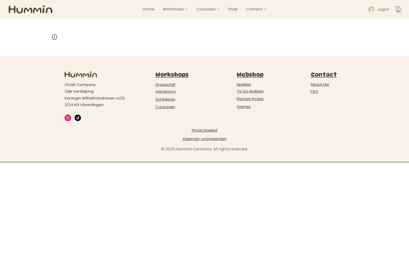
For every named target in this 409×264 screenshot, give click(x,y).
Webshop (250, 74)
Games (244, 106)
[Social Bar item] (68, 118)
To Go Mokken (250, 91)
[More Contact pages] (265, 9)
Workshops (172, 74)
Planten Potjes (250, 99)
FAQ (314, 91)
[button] (399, 9)
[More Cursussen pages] (218, 9)
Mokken (244, 84)
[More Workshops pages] (186, 9)
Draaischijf (165, 84)
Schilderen (165, 99)
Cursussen (165, 107)
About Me (320, 84)
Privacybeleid (204, 130)
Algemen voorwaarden (204, 139)
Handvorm (166, 91)
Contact (324, 74)
